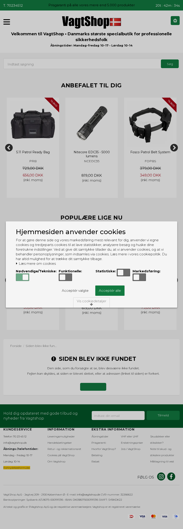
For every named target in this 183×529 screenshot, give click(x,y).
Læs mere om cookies (37, 263)
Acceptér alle (110, 290)
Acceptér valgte (75, 290)
